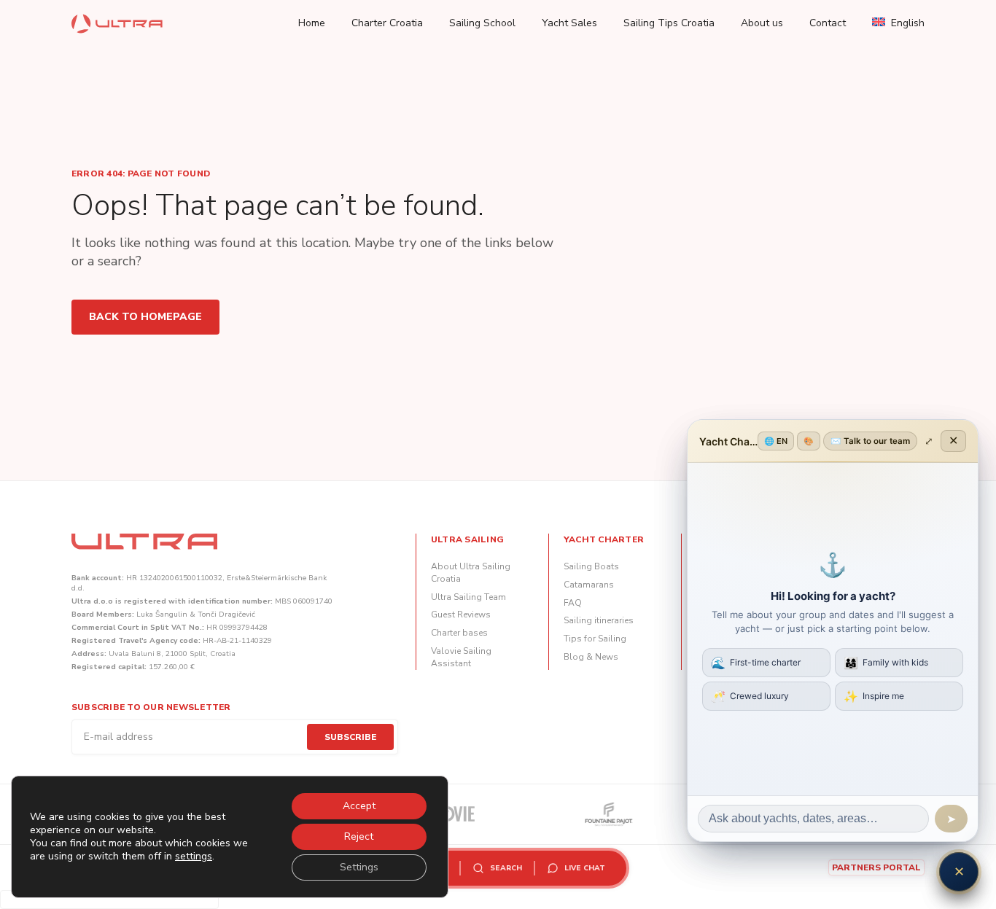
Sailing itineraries (599, 620)
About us (762, 23)
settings (193, 856)
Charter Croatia (387, 23)
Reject (358, 836)
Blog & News (591, 657)
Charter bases (459, 633)
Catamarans (589, 584)
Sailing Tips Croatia (669, 23)
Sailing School (482, 23)
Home (311, 23)
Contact (827, 23)
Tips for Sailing (595, 638)
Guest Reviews (461, 614)
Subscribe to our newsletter (150, 707)
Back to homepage (145, 317)
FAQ (573, 603)
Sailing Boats (591, 566)
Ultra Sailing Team (468, 597)
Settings (359, 867)
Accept (359, 806)
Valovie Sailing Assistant (461, 657)
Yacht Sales (569, 23)
